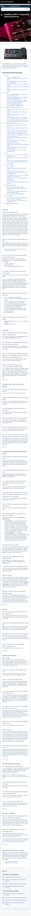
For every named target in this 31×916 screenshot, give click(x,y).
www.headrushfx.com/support (11, 861)
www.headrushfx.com (20, 821)
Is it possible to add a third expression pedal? (17, 147)
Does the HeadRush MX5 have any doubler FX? (17, 118)
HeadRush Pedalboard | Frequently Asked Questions (15, 887)
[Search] (27, 9)
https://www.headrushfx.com (17, 840)
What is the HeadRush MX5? (13, 77)
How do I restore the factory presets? (15, 171)
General (6, 75)
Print (6, 871)
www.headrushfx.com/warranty (11, 862)
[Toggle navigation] (28, 2)
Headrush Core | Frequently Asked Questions (15, 897)
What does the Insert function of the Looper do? (17, 160)
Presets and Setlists (9, 164)
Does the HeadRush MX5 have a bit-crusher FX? (17, 117)
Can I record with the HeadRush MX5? (15, 187)
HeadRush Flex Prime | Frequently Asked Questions (14, 903)
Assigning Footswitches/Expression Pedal (14, 123)
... (7, 6)
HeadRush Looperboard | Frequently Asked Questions (15, 880)
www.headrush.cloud (19, 725)
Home (2, 6)
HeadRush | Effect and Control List (13, 877)
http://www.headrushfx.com (19, 393)
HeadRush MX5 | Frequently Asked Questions (15, 883)
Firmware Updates (8, 195)
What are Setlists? (11, 180)
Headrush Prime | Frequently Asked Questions (16, 900)
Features (6, 92)
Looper (6, 153)
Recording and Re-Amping (10, 185)
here (7, 756)
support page (21, 774)
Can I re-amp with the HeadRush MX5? (15, 194)
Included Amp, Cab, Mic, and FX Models (13, 107)
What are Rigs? (10, 167)
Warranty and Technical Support (12, 203)
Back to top (4, 379)
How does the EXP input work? (14, 143)
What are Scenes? (11, 148)
